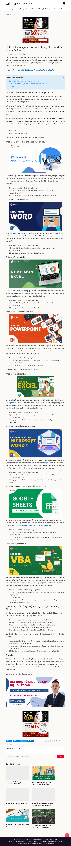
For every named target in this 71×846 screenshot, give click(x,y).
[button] (63, 77)
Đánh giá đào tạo (31, 9)
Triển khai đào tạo (58, 9)
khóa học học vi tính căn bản (31, 178)
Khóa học (15, 291)
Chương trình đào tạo (44, 9)
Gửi (61, 756)
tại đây (35, 369)
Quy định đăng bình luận (21, 756)
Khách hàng (9, 9)
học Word (48, 463)
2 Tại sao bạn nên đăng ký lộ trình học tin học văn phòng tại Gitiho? (28, 83)
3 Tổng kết (11, 86)
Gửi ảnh (10, 756)
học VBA (35, 580)
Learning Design (19, 9)
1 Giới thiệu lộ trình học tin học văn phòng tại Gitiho (23, 81)
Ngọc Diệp (22, 54)
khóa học (33, 525)
